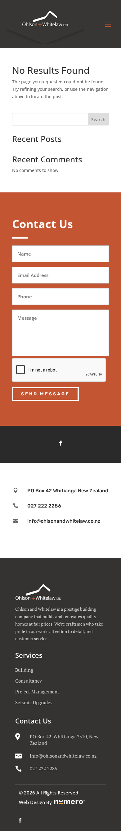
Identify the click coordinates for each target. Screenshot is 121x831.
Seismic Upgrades (33, 702)
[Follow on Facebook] (60, 443)
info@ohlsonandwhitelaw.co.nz (63, 756)
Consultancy (28, 681)
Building (24, 670)
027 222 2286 (43, 768)
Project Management (37, 691)
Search (98, 119)
